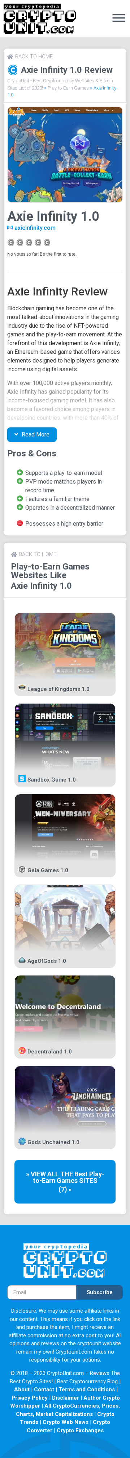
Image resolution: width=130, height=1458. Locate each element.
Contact (44, 1389)
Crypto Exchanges (80, 1430)
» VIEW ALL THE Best (57, 1174)
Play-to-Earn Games (68, 88)
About (22, 1389)
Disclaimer (65, 1398)
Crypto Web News (65, 1422)
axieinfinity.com (35, 227)
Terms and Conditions (86, 1389)
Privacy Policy (30, 1398)
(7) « (65, 1189)
